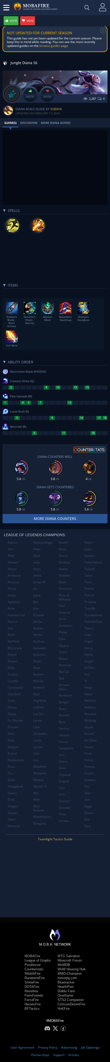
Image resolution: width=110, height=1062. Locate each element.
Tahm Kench (93, 562)
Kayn (36, 667)
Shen (62, 768)
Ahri (11, 549)
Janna (37, 575)
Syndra (89, 555)
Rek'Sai (64, 672)
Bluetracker (66, 982)
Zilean (88, 813)
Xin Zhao (90, 740)
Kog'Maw (39, 700)
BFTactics (32, 1008)
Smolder (65, 808)
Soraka (64, 821)
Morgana (39, 823)
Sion (62, 788)
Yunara (89, 766)
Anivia (12, 588)
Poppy (63, 632)
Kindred (38, 687)
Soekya (56, 109)
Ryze (62, 722)
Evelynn (13, 747)
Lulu (36, 753)
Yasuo (88, 747)
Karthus (38, 641)
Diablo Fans (66, 991)
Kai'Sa (37, 621)
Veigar (89, 661)
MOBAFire (32, 956)
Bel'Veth (13, 641)
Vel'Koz (89, 667)
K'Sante (38, 615)
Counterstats (34, 969)
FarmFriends (34, 995)
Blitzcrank (15, 648)
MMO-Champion (70, 973)
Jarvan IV (39, 582)
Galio (11, 780)
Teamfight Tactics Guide (55, 839)
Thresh (89, 595)
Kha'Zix (38, 681)
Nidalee (64, 575)
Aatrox (12, 542)
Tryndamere (93, 615)
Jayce (37, 595)
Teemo (89, 588)
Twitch (89, 628)
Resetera (31, 991)
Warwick (90, 714)
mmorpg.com (67, 978)
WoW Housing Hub (71, 969)
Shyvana (65, 775)
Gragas (13, 806)
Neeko (63, 569)
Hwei (36, 549)
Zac (87, 786)
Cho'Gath (14, 694)
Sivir (62, 794)
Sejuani (64, 735)
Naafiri (64, 542)
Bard (11, 634)
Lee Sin (38, 714)
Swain (88, 542)
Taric (88, 582)
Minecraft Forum (70, 960)
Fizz (10, 773)
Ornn (62, 619)
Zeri (87, 799)
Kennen (38, 674)
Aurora (13, 621)
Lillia (36, 727)
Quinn (63, 652)
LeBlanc (39, 707)
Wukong (90, 720)
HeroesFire (33, 1004)
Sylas (88, 549)
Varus (88, 648)
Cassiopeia (15, 687)
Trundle (89, 608)
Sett (61, 755)
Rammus (65, 665)
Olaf (62, 606)
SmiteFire (32, 982)
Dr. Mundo (15, 720)
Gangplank (15, 786)
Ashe (11, 608)
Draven (13, 727)
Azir (10, 628)
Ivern (36, 569)
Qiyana (64, 645)
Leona (37, 720)
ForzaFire (32, 1000)
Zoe (87, 819)
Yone (88, 753)
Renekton (65, 695)
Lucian (37, 747)
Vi (85, 681)
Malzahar (40, 773)
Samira (64, 728)
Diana (12, 714)
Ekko (11, 733)
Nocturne (65, 588)
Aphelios (14, 602)
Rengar (64, 702)
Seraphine (66, 748)
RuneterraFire (35, 978)
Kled (36, 694)
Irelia (36, 562)
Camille (13, 681)
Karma (38, 634)
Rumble (64, 715)
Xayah (88, 727)
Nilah (62, 582)
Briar (11, 667)
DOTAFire (32, 987)
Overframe (65, 995)
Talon (88, 575)
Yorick (88, 760)
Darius (12, 707)
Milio (36, 799)
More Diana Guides (55, 123)
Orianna (64, 612)
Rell (61, 678)
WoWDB (64, 965)
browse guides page (53, 46)
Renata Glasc (64, 687)
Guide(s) (10, 123)
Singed (64, 781)
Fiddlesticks (16, 760)
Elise (11, 740)
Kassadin (39, 648)
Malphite (39, 766)
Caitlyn (12, 674)
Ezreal (12, 753)
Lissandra (40, 733)
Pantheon (65, 625)
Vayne (88, 654)
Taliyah (89, 569)
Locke (37, 740)
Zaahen (89, 780)
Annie (12, 595)
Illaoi (36, 555)
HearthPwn (66, 987)
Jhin (35, 602)
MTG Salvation (69, 956)
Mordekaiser (42, 817)
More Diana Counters (55, 518)
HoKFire (64, 1008)
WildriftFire (32, 973)
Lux (35, 760)
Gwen (12, 819)
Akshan (13, 562)
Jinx (35, 608)
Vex (87, 674)
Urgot (88, 641)
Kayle (37, 661)
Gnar (11, 799)
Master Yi (40, 786)
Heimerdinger (43, 542)
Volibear (90, 707)
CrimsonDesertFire (71, 1004)
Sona (62, 814)
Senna (63, 742)
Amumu (13, 582)
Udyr (87, 634)
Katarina (39, 654)
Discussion (28, 123)
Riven (63, 709)
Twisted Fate (93, 621)
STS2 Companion (71, 1000)
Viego (88, 687)
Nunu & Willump (64, 597)
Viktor (88, 694)
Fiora (11, 766)
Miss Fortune (38, 808)
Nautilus (65, 562)
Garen (12, 793)
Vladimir (90, 700)
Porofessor (33, 965)
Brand (12, 654)
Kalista (38, 628)
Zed (87, 793)
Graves (13, 813)
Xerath (89, 733)
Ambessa (14, 575)
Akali (11, 555)
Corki (11, 700)
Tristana (90, 602)
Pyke (62, 639)
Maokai (38, 780)
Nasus (63, 555)
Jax (35, 588)
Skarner (64, 801)
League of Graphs (38, 960)
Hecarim (14, 826)
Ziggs (88, 806)
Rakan (63, 658)
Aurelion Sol (16, 615)
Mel (36, 793)
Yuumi (88, 773)
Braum (12, 661)
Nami (63, 549)
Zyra (87, 826)
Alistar (12, 569)
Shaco (63, 761)
